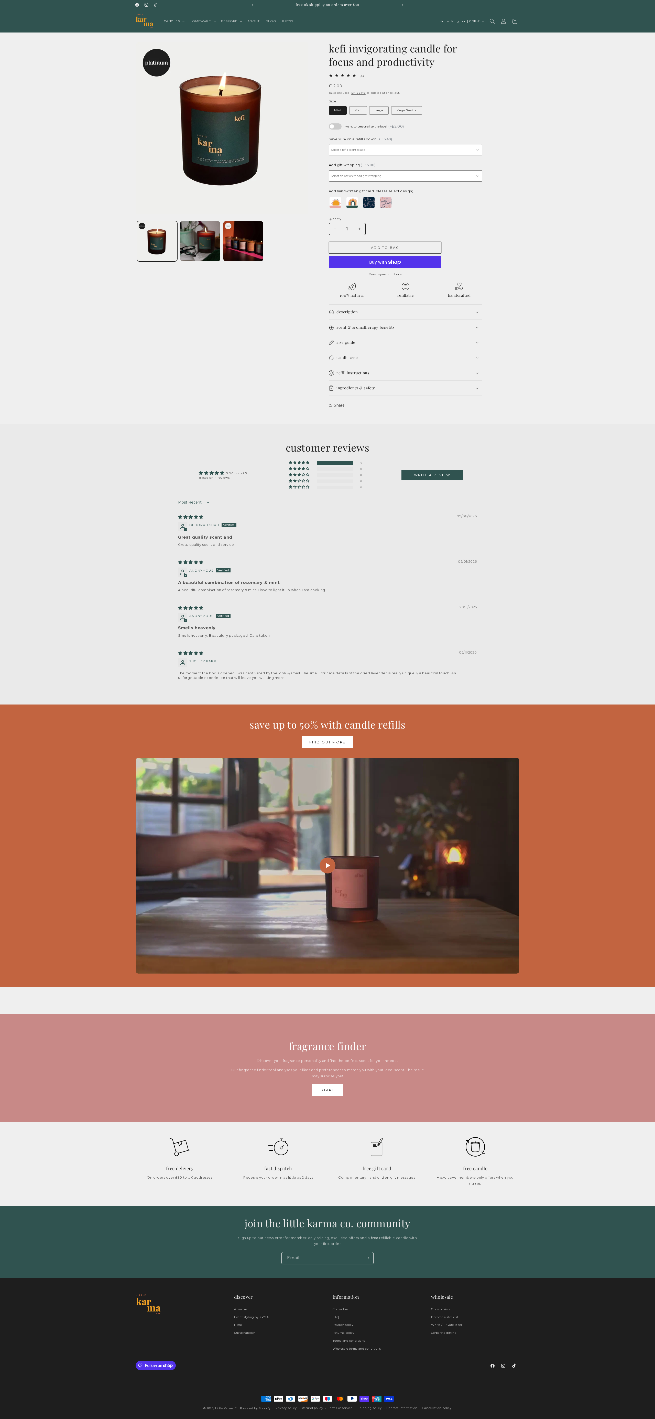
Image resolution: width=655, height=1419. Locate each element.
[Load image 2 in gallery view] (200, 241)
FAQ (336, 1317)
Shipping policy (369, 1408)
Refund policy (312, 1408)
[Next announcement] (402, 5)
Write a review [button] (432, 475)
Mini (337, 110)
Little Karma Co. (227, 1408)
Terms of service (340, 1408)
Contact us (340, 1309)
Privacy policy (343, 1325)
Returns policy (343, 1333)
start (327, 1090)
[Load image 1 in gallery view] (157, 241)
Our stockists (440, 1309)
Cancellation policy (436, 1408)
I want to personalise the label (374, 126)
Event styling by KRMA (251, 1317)
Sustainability (244, 1333)
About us (240, 1309)
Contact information (402, 1408)
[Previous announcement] (252, 5)
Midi (358, 110)
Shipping (358, 92)
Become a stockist (444, 1317)
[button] (174, 21)
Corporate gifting (443, 1333)
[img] (190, 517)
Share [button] (339, 405)
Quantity (335, 219)
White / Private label (446, 1325)
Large (379, 110)
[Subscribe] (367, 1258)
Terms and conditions (349, 1340)
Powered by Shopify (255, 1408)
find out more (327, 742)
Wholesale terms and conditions (357, 1348)
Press (238, 1325)
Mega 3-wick (407, 110)
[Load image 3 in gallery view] (243, 241)
